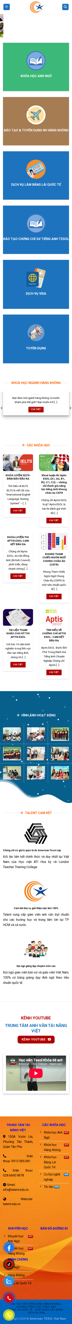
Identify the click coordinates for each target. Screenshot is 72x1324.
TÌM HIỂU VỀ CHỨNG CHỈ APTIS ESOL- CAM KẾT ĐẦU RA (54, 635)
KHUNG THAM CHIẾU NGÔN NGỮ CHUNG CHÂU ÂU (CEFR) (54, 559)
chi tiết (36, 409)
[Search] (65, 7)
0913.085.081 (21, 1161)
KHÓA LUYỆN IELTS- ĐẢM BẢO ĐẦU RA (18, 476)
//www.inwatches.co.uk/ (16, 1114)
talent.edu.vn (11, 1204)
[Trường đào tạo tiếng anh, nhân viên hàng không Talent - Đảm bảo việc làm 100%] (36, 7)
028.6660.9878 (13, 1175)
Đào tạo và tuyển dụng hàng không (35, 1304)
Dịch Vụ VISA (36, 1312)
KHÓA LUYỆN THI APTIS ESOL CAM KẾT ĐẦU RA (18, 540)
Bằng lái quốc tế (20, 1309)
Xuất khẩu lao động (49, 1309)
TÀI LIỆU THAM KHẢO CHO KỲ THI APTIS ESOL (18, 633)
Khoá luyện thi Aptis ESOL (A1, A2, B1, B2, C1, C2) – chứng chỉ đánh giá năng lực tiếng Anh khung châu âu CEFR (54, 483)
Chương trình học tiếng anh (36, 1307)
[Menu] (6, 7)
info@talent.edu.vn (16, 1190)
